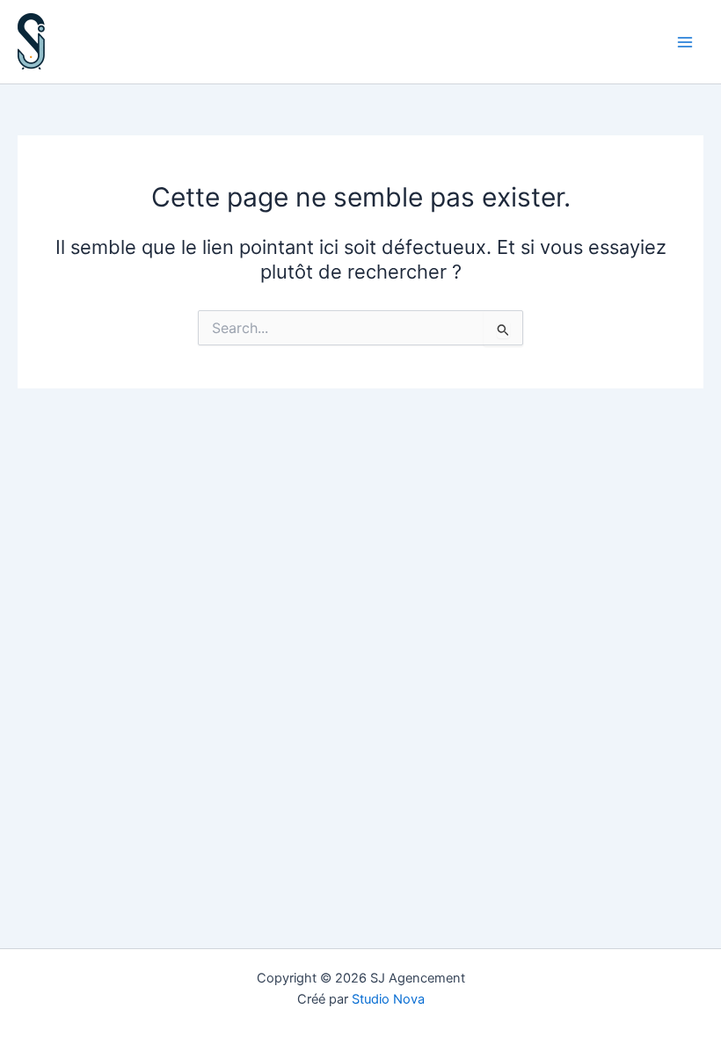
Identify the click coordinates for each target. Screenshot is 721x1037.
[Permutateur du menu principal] (684, 42)
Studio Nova (388, 999)
